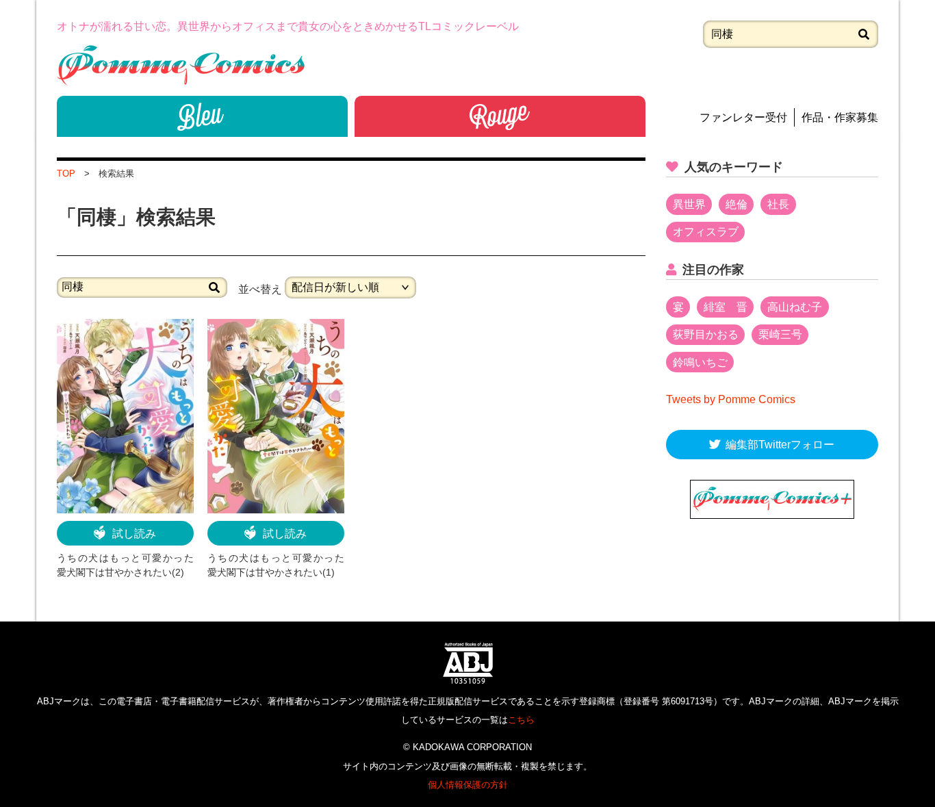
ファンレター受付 (743, 117)
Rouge (500, 116)
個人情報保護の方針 (468, 785)
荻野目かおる (706, 334)
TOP (66, 173)
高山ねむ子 (794, 307)
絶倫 (736, 204)
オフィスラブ (706, 232)
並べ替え (260, 288)
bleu (202, 116)
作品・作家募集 (840, 117)
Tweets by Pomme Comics (730, 399)
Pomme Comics (181, 65)
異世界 (689, 204)
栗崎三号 (780, 334)
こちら (521, 720)
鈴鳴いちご (700, 362)
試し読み (134, 533)
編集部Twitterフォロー (780, 444)
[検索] (863, 34)
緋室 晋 (725, 307)
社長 (778, 204)
